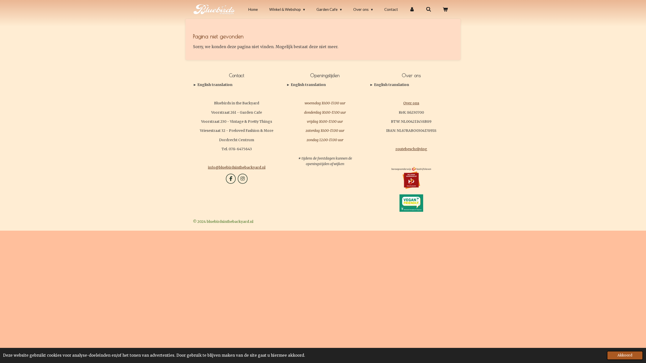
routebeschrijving (411, 149)
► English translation (212, 84)
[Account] (412, 9)
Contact (212, 84)
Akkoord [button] (624, 355)
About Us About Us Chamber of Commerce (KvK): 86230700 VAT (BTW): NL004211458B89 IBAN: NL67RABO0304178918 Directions (410, 84)
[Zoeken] (428, 9)
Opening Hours (306, 84)
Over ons (411, 103)
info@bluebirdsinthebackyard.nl (236, 167)
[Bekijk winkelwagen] (445, 9)
